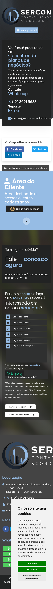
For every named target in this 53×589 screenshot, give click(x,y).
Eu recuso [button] (32, 569)
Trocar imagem (16, 368)
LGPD (30, 390)
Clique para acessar (27, 208)
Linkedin (15, 154)
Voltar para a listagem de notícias (27, 168)
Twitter (41, 149)
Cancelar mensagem (19, 414)
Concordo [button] (32, 563)
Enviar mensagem (17, 407)
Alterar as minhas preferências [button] (32, 577)
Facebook (16, 149)
